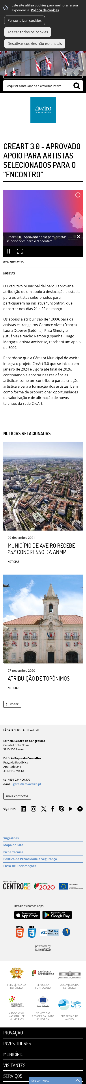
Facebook (52, 809)
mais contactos (17, 796)
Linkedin (23, 809)
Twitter (44, 809)
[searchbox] (43, 85)
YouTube (70, 810)
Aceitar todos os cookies (27, 32)
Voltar (14, 704)
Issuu (61, 809)
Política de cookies (45, 10)
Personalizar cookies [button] (24, 20)
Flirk (80, 809)
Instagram (33, 809)
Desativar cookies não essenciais (34, 43)
